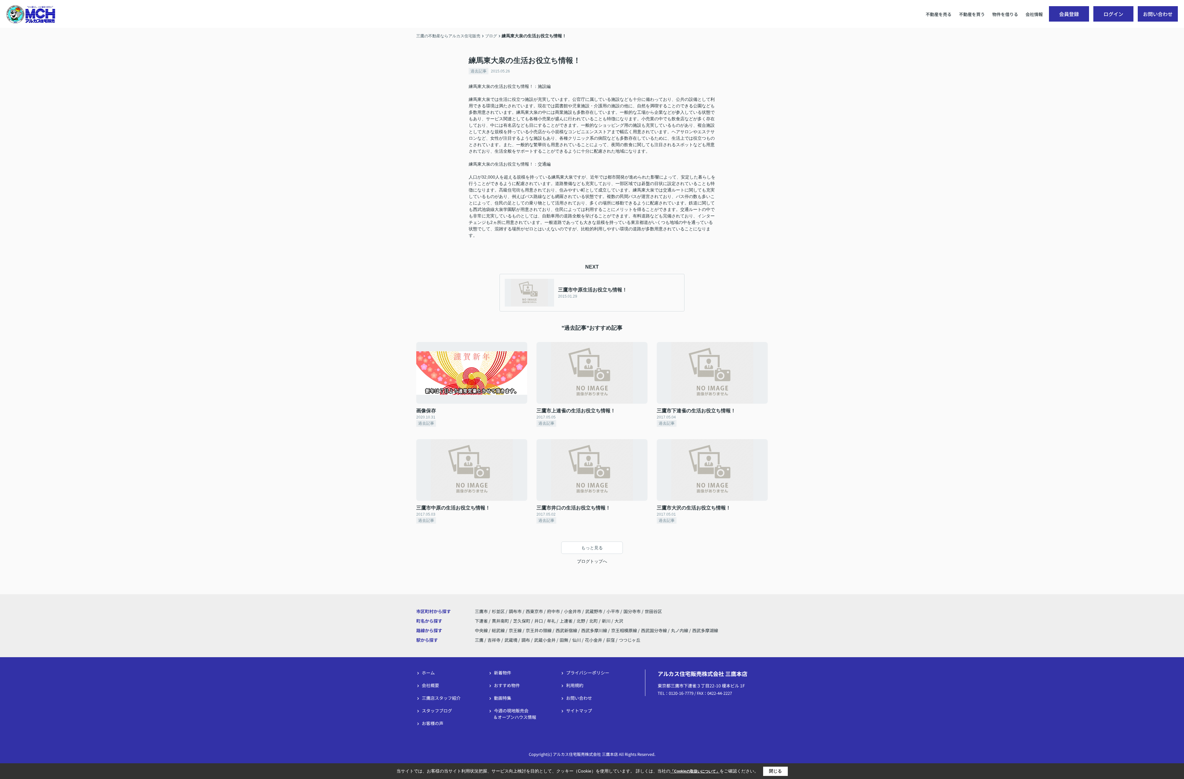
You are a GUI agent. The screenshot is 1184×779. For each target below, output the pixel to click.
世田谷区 (653, 611)
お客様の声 (432, 723)
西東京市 (534, 611)
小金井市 (572, 611)
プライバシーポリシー (587, 673)
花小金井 (593, 640)
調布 (525, 640)
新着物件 (502, 673)
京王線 (516, 630)
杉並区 (498, 611)
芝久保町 (522, 621)
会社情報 (1034, 14)
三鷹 (479, 640)
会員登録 (1069, 14)
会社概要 (430, 685)
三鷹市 (481, 611)
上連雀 (567, 621)
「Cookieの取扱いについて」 (695, 771)
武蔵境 (510, 640)
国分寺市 (632, 611)
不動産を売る (939, 14)
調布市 (515, 611)
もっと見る (592, 547)
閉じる (775, 771)
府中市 (553, 611)
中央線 (482, 630)
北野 (581, 621)
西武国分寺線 (654, 630)
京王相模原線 (624, 630)
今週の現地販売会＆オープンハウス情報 (514, 713)
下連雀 (482, 621)
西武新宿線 (567, 630)
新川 (606, 621)
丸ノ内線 (680, 630)
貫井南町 (501, 621)
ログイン (1113, 14)
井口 (539, 621)
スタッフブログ (437, 710)
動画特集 (502, 698)
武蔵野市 (593, 611)
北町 (594, 621)
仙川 (576, 640)
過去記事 (479, 71)
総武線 (499, 630)
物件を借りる (1005, 14)
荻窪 (610, 640)
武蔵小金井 (545, 640)
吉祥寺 (493, 640)
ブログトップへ (592, 561)
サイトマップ (579, 710)
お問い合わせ (1158, 14)
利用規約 (574, 685)
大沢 (619, 621)
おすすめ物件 (507, 685)
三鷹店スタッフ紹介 (441, 698)
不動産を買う (972, 14)
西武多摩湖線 (705, 630)
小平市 (612, 611)
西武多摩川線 (594, 630)
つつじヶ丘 (629, 640)
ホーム (428, 673)
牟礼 (552, 621)
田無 (564, 640)
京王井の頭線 (539, 630)
